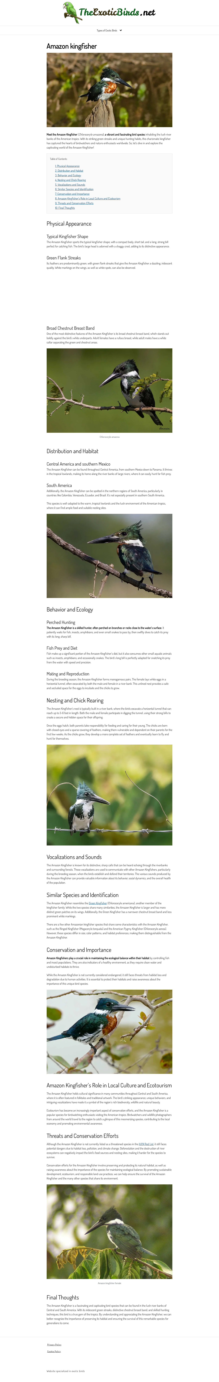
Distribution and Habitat (69, 170)
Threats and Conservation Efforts (74, 203)
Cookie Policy (54, 1351)
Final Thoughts (65, 208)
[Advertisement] (109, 296)
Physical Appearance (67, 166)
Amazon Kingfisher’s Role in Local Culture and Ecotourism (87, 198)
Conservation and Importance (72, 194)
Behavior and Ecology (68, 175)
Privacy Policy (54, 1344)
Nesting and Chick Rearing (70, 180)
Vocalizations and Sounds (70, 184)
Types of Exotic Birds (107, 30)
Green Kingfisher (98, 903)
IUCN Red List (146, 1144)
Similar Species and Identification (74, 189)
